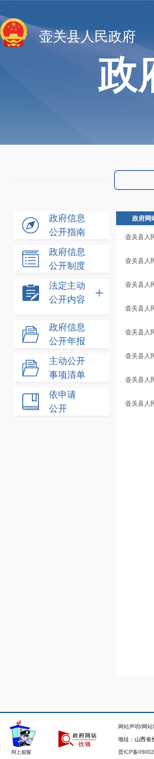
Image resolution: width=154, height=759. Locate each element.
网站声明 (129, 726)
